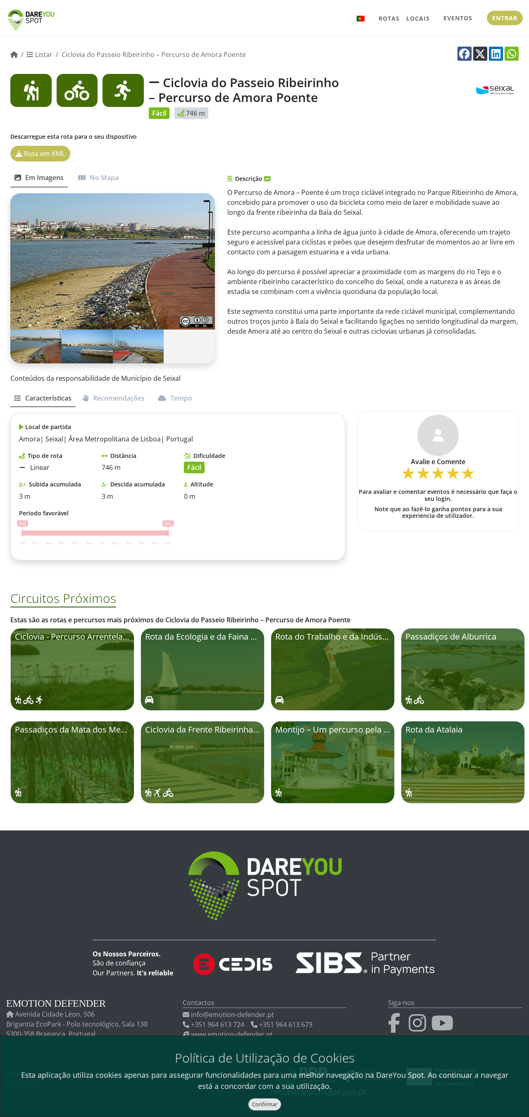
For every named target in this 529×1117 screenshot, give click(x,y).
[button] (360, 18)
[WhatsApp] (512, 54)
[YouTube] (444, 1027)
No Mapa (103, 177)
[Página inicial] (14, 54)
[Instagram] (419, 1027)
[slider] (438, 476)
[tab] (43, 401)
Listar (42, 54)
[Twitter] (480, 54)
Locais (418, 18)
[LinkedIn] (496, 54)
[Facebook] (465, 54)
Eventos (457, 18)
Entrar (504, 18)
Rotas (389, 18)
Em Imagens (44, 177)
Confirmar (264, 1104)
